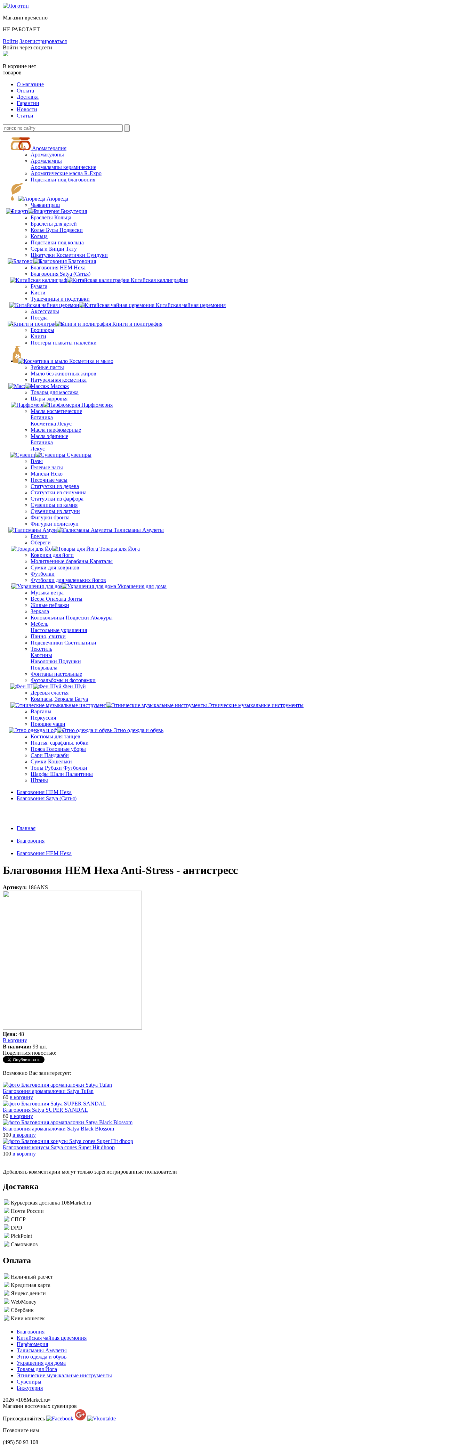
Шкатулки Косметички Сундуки (69, 255)
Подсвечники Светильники (63, 643)
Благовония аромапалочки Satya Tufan (48, 1091)
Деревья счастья (50, 693)
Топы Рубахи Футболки (59, 768)
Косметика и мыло (91, 361)
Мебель (39, 624)
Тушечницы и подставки (60, 299)
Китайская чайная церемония (191, 305)
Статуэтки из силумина (59, 492)
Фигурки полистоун (55, 524)
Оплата (25, 91)
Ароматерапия (49, 148)
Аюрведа (57, 199)
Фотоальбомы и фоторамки (63, 680)
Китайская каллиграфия (159, 280)
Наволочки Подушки (56, 661)
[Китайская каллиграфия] (45, 280)
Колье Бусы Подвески (57, 230)
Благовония (82, 261)
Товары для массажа (55, 392)
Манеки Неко (47, 474)
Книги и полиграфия (137, 324)
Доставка (28, 97)
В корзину (15, 1040)
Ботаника (42, 417)
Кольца (39, 236)
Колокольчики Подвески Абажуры (72, 618)
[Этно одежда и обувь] (41, 730)
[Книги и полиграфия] (41, 324)
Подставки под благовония (63, 180)
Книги (38, 336)
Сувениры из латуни (55, 511)
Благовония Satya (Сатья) (60, 274)
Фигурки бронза (50, 517)
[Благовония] (29, 261)
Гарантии (28, 103)
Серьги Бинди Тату (54, 249)
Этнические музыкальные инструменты (256, 705)
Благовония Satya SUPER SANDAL (45, 1110)
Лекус (38, 449)
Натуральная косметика (59, 380)
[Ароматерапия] (28, 148)
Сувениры (79, 455)
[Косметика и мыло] (46, 361)
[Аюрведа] (35, 199)
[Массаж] (42, 386)
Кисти (38, 292)
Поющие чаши (48, 724)
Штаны (39, 780)
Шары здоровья (49, 399)
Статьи (25, 116)
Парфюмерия (97, 405)
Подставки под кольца (57, 242)
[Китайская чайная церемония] (51, 305)
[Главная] (16, 6)
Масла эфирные (49, 436)
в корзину (21, 1097)
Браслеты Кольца (51, 217)
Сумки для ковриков (55, 567)
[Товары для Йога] (37, 549)
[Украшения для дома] (42, 586)
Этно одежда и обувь (138, 730)
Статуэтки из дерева (55, 486)
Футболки (43, 574)
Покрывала (44, 668)
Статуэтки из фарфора (57, 499)
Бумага (39, 286)
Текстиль (41, 649)
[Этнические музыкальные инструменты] (65, 705)
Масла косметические (56, 411)
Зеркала (40, 611)
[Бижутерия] (50, 211)
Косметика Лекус (51, 424)
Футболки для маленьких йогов (68, 580)
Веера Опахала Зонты (56, 599)
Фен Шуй (74, 686)
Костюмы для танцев (55, 736)
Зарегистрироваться (43, 41)
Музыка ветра (47, 592)
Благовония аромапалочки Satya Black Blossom (58, 1129)
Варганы (41, 711)
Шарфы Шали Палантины (62, 774)
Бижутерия (74, 211)
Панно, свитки (48, 636)
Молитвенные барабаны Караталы (72, 561)
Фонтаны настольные (56, 674)
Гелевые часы (47, 467)
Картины (41, 655)
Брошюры (42, 330)
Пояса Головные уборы (58, 749)
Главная (26, 828)
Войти (10, 41)
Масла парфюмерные (56, 430)
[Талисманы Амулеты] (41, 530)
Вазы (37, 461)
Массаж (59, 386)
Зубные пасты (47, 367)
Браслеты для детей (54, 224)
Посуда (39, 318)
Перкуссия (43, 718)
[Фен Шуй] (28, 686)
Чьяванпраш (45, 205)
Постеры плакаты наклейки (64, 343)
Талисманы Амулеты (139, 530)
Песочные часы (49, 480)
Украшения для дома (142, 586)
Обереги (41, 542)
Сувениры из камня (54, 505)
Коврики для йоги (52, 555)
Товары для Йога (119, 549)
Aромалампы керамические (63, 167)
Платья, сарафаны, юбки (60, 743)
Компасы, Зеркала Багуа (59, 699)
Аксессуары (45, 311)
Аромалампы (46, 161)
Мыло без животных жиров (63, 373)
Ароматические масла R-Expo (66, 173)
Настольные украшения (59, 630)
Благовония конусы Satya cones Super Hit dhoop (59, 1147)
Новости (27, 109)
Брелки (39, 536)
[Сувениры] (29, 455)
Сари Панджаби (50, 755)
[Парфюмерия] (33, 405)
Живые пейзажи (50, 605)
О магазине (30, 84)
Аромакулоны (47, 154)
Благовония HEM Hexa (58, 267)
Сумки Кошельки (51, 761)
